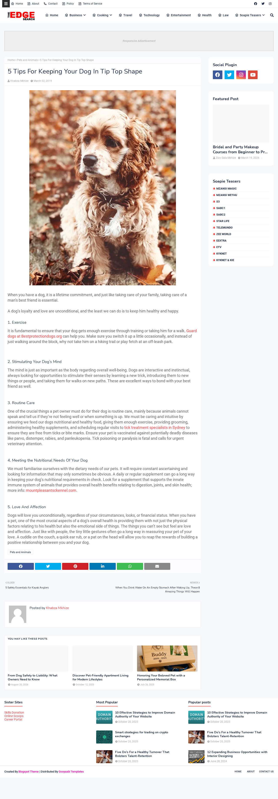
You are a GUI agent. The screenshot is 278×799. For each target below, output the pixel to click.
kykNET (221, 253)
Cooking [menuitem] (102, 15)
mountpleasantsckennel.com (51, 490)
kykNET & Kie (225, 260)
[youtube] (253, 74)
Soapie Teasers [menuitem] (250, 15)
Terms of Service (92, 3)
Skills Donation (14, 712)
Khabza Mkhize (19, 80)
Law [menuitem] (225, 15)
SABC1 (220, 208)
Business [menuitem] (76, 15)
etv (219, 247)
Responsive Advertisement (139, 40)
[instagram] (270, 3)
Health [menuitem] (207, 15)
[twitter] (263, 3)
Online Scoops (13, 716)
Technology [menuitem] (152, 15)
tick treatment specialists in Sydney (154, 427)
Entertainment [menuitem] (181, 15)
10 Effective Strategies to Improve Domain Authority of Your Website (145, 715)
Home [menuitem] (54, 15)
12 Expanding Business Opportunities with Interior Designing (237, 754)
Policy (70, 3)
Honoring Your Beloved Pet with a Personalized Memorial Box (161, 677)
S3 (218, 201)
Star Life (222, 221)
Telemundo (224, 227)
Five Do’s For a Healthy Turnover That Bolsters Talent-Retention (142, 754)
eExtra (221, 240)
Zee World (223, 234)
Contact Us (266, 771)
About (35, 3)
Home (19, 3)
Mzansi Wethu (226, 195)
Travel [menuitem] (127, 15)
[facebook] (255, 3)
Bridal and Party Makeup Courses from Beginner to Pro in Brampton (240, 150)
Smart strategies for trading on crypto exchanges (141, 734)
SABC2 (220, 214)
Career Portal (13, 719)
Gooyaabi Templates (71, 771)
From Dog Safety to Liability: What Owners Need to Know (32, 677)
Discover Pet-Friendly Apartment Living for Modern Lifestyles (100, 677)
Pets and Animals (27, 60)
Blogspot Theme (28, 771)
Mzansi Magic (226, 188)
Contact (53, 3)
